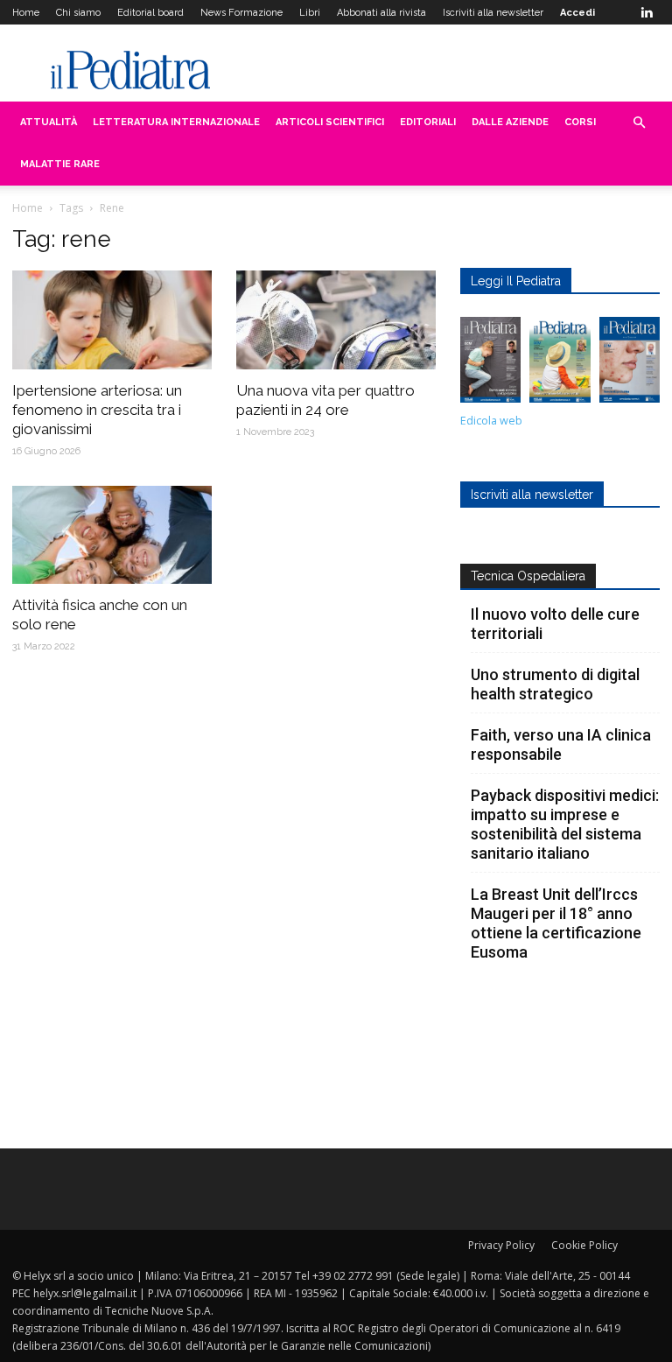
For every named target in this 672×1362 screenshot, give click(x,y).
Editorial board (150, 12)
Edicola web (491, 420)
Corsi (580, 122)
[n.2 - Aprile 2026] (559, 364)
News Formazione (241, 12)
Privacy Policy (501, 1245)
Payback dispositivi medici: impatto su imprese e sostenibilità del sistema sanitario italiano (565, 824)
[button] (639, 123)
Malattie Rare (60, 164)
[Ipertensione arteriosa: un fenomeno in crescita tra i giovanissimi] (112, 319)
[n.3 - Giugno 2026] (490, 364)
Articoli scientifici (330, 122)
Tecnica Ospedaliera (528, 576)
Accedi (577, 12)
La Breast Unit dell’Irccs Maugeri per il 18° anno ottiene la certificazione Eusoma (556, 923)
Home (25, 12)
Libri (309, 12)
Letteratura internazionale (176, 122)
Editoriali (428, 122)
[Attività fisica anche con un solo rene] (112, 535)
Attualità (48, 122)
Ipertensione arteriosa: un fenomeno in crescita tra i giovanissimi (97, 410)
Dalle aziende (510, 122)
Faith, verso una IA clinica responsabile (561, 744)
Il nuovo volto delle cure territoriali (555, 623)
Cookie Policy (584, 1245)
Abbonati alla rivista (381, 12)
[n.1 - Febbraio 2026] (629, 364)
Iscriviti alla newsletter (493, 12)
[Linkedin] (647, 12)
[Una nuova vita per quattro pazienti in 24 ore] (336, 319)
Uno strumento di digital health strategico (555, 684)
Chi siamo (78, 12)
